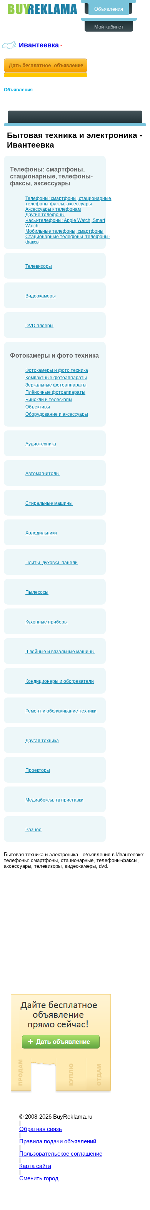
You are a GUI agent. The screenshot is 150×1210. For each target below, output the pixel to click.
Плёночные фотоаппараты (55, 392)
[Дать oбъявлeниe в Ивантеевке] (45, 68)
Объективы (37, 407)
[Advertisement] (68, 932)
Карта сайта (35, 1166)
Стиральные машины (49, 503)
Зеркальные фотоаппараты (56, 385)
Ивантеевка (39, 45)
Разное (33, 829)
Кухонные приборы (46, 622)
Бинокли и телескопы (48, 399)
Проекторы (37, 770)
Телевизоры (38, 266)
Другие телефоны (45, 214)
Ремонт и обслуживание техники (61, 711)
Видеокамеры (40, 296)
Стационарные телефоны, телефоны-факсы (67, 239)
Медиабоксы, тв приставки (54, 800)
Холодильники (41, 533)
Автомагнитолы (42, 473)
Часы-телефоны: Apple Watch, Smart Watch (65, 223)
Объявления (108, 9)
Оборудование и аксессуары (56, 414)
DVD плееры (39, 325)
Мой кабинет (108, 27)
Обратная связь (40, 1129)
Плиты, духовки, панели (51, 562)
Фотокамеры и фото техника (56, 370)
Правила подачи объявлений (57, 1141)
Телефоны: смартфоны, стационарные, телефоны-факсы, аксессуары (68, 201)
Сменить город (38, 1178)
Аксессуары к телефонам (53, 209)
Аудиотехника (40, 444)
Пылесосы (36, 592)
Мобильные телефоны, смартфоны (64, 231)
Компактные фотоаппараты (56, 377)
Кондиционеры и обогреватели (59, 681)
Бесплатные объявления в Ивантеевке (42, 9)
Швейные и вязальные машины (60, 651)
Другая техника (42, 740)
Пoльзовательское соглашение (60, 1154)
